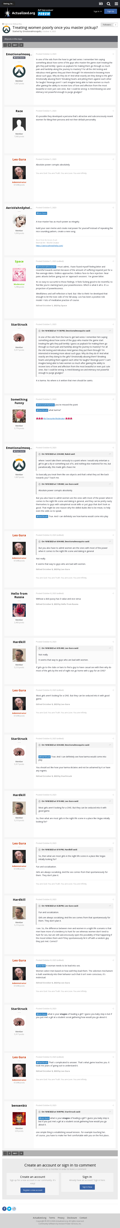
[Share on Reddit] (14, 1208)
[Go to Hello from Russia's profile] (19, 610)
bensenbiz (19, 1105)
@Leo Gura (41, 213)
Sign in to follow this (13, 24)
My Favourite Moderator (54, 418)
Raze (19, 111)
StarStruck (19, 324)
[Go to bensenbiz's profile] (19, 1118)
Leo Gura (69, 484)
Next (15, 45)
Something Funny (19, 401)
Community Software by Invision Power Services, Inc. (60, 1223)
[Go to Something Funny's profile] (19, 416)
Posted (46, 54)
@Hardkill (41, 966)
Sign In (97, 11)
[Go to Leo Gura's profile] (19, 172)
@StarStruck (42, 410)
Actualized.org (39, 1217)
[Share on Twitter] (9, 1209)
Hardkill (19, 642)
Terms (52, 1217)
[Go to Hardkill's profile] (19, 655)
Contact (83, 1217)
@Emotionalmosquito (46, 267)
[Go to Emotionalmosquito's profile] (6, 29)
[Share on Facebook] (4, 1209)
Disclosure (72, 1217)
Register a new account (32, 1190)
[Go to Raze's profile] (19, 124)
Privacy (61, 1217)
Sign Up (110, 11)
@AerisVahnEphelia (45, 405)
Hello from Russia (19, 595)
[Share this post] (113, 54)
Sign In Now (87, 1187)
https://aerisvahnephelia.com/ (49, 245)
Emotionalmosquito (32, 31)
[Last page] (21, 45)
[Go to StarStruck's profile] (19, 337)
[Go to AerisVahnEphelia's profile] (19, 220)
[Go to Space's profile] (19, 274)
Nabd (67, 454)
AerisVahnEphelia (19, 208)
